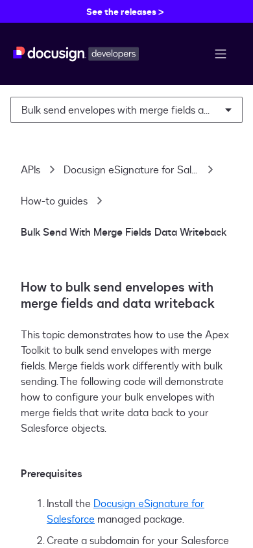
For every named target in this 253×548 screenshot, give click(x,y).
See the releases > (125, 11)
